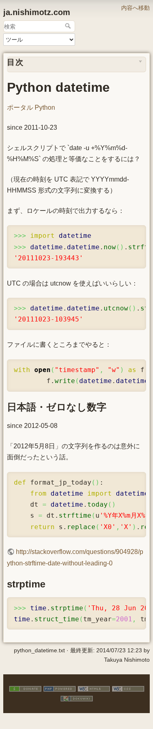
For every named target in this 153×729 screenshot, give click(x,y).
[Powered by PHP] (59, 688)
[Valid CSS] (128, 688)
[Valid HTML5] (94, 688)
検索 (69, 26)
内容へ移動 (135, 7)
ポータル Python (31, 107)
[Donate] (25, 688)
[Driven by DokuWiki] (76, 698)
